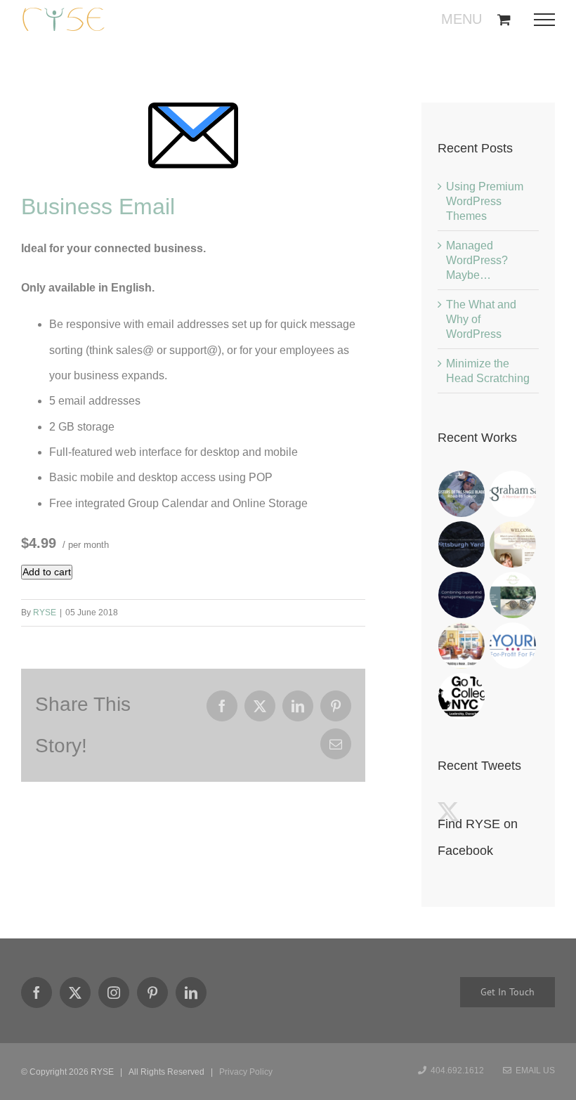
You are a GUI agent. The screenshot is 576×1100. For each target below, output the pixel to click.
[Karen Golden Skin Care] (513, 544)
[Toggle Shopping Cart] (504, 19)
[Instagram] (113, 992)
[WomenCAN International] (462, 494)
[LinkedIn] (191, 992)
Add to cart (46, 571)
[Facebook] (36, 992)
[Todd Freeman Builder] (462, 645)
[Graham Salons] (513, 494)
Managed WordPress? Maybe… (477, 260)
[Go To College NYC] (462, 696)
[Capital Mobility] (462, 595)
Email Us (533, 1070)
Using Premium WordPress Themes (484, 201)
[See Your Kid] (513, 645)
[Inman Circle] (513, 595)
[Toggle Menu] (549, 19)
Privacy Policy (246, 1072)
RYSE (44, 612)
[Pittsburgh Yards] (462, 544)
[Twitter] (75, 992)
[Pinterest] (152, 992)
